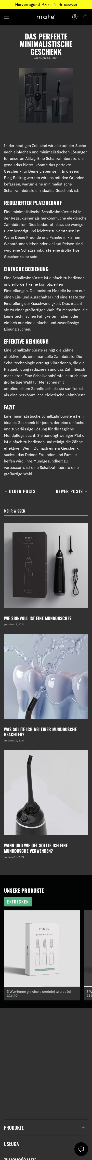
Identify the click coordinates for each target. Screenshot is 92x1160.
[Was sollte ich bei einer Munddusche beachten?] (46, 676)
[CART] (85, 16)
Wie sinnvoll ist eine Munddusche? (38, 618)
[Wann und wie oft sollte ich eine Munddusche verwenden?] (46, 792)
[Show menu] (6, 16)
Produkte (14, 1127)
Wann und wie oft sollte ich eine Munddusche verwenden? (36, 848)
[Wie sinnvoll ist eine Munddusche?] (46, 565)
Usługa (11, 1143)
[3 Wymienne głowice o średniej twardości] (42, 948)
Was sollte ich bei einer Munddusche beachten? (40, 731)
